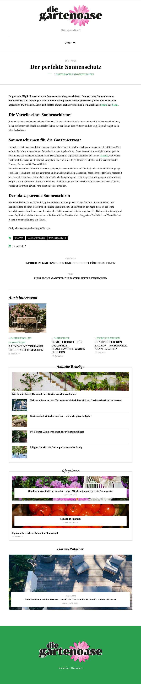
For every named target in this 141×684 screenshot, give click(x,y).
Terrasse (104, 155)
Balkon (19, 238)
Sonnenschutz (57, 238)
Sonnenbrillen (36, 238)
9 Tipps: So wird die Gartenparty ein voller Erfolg (56, 447)
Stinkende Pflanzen (70, 519)
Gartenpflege (61, 338)
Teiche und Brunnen (108, 338)
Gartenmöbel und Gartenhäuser (75, 74)
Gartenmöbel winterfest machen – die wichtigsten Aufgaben (61, 416)
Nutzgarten (17, 536)
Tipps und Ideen (70, 522)
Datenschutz (77, 668)
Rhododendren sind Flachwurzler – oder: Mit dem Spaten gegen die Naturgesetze (70, 491)
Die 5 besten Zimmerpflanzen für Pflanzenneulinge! (57, 431)
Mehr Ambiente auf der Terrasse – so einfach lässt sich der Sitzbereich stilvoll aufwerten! (76, 400)
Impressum (63, 668)
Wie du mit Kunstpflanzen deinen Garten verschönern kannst (44, 394)
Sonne (115, 105)
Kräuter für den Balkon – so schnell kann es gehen (111, 345)
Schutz (103, 105)
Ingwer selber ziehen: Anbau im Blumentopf (35, 533)
